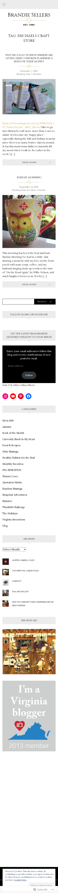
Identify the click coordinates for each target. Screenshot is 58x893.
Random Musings (12, 488)
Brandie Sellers (29, 15)
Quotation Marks (12, 482)
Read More (29, 162)
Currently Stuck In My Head (18, 439)
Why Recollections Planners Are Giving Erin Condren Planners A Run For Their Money (29, 58)
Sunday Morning (29, 177)
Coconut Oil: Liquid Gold (25, 571)
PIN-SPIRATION (11, 470)
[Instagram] (5, 396)
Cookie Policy (20, 880)
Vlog (5, 525)
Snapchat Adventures (14, 494)
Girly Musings (10, 451)
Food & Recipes (11, 445)
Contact (16, 581)
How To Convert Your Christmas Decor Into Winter (32, 604)
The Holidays (9, 513)
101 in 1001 (8, 420)
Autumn (6, 426)
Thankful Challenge (13, 507)
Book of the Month (13, 432)
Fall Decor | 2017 (20, 591)
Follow (29, 375)
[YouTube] (13, 396)
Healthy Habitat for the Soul (18, 457)
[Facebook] (28, 396)
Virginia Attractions (13, 519)
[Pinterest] (21, 396)
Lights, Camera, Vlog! (23, 560)
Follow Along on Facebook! (29, 314)
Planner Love (10, 476)
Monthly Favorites (12, 463)
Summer (7, 501)
